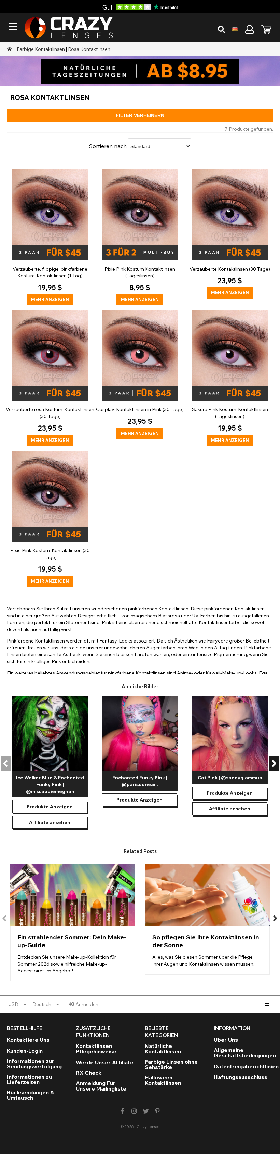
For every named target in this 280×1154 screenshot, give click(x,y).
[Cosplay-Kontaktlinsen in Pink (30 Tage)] (140, 374)
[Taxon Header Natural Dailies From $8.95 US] (140, 71)
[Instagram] (134, 1111)
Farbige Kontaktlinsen (41, 49)
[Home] (10, 49)
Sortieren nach (108, 146)
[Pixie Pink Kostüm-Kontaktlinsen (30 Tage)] (50, 519)
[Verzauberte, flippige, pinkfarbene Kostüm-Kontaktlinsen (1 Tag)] (50, 237)
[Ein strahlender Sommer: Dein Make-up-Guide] (72, 923)
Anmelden (86, 1004)
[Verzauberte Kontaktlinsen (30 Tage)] (230, 234)
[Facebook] (122, 1111)
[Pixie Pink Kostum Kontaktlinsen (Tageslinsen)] (140, 237)
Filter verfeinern (140, 115)
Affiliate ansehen (49, 822)
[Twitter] (146, 1111)
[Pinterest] (157, 1111)
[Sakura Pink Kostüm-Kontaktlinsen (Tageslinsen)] (230, 378)
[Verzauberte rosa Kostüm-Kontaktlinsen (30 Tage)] (50, 378)
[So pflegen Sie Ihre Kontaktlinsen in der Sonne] (207, 919)
